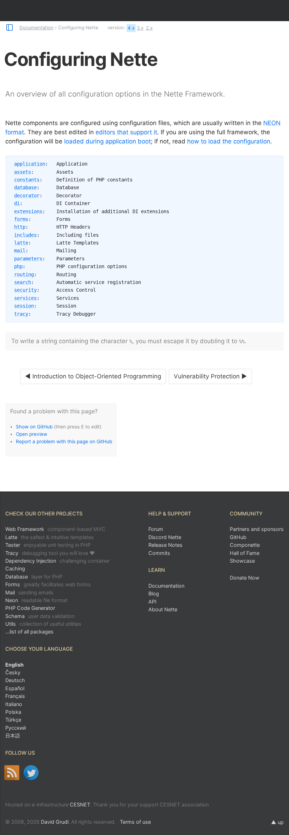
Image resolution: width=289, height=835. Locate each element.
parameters (28, 258)
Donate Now (244, 578)
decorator (26, 195)
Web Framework (55, 529)
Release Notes (165, 545)
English (14, 665)
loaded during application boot (107, 141)
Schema (39, 616)
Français (15, 696)
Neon (36, 600)
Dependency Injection (57, 561)
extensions (28, 211)
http (19, 227)
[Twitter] (31, 772)
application (29, 164)
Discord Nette (164, 537)
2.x (149, 28)
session (24, 306)
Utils (43, 624)
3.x (140, 28)
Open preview (31, 434)
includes (25, 235)
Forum (155, 529)
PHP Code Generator (30, 608)
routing (24, 274)
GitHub (238, 537)
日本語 (12, 735)
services (25, 298)
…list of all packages (29, 632)
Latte (49, 537)
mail (19, 250)
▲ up (277, 822)
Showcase (242, 561)
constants (26, 180)
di (17, 203)
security (25, 290)
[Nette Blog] (12, 772)
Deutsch (15, 680)
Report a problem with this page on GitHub (64, 441)
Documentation (36, 27)
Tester (48, 545)
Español (14, 688)
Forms (48, 584)
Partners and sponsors (257, 529)
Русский (15, 728)
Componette (245, 545)
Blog (153, 593)
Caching (15, 568)
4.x (131, 28)
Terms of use (135, 822)
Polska (13, 712)
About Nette (162, 609)
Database (33, 577)
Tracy (50, 553)
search (22, 282)
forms (21, 219)
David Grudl (54, 822)
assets (22, 172)
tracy (21, 314)
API (152, 602)
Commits (159, 553)
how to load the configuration (228, 141)
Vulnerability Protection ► (210, 376)
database (25, 187)
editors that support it (126, 132)
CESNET (80, 805)
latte (21, 243)
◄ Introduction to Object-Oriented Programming (93, 376)
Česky (12, 672)
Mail (29, 592)
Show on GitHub (34, 426)
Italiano (13, 704)
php (18, 266)
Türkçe (13, 720)
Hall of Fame (244, 553)
